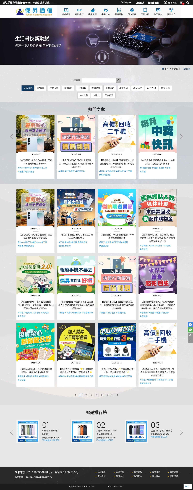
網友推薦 (109, 95)
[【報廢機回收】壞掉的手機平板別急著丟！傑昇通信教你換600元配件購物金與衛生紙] (76, 275)
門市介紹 (54, 88)
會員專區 (172, 2)
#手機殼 (144, 245)
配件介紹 (151, 88)
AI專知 (96, 95)
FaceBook (190, 324)
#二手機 (128, 171)
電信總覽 (174, 472)
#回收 (102, 171)
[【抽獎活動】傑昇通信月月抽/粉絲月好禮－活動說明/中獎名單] (158, 134)
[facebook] (153, 2)
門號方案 (145, 14)
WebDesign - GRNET (116, 487)
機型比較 (137, 88)
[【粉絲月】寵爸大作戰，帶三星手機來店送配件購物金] (76, 208)
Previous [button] (11, 136)
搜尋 (187, 2)
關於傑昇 (171, 14)
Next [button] (181, 136)
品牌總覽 (102, 472)
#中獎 (168, 167)
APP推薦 (84, 95)
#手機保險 (104, 376)
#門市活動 (117, 242)
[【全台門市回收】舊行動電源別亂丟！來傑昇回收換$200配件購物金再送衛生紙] (76, 134)
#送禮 (68, 246)
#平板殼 (144, 249)
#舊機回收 (80, 171)
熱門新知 (138, 476)
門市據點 (132, 14)
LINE (190, 330)
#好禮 (143, 171)
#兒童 (108, 242)
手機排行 (82, 88)
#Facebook (145, 167)
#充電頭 (36, 312)
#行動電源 (70, 171)
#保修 (112, 376)
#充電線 (45, 312)
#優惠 (21, 171)
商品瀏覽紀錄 (190, 335)
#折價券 (165, 312)
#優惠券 (144, 316)
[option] (35, 147)
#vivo (21, 167)
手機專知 (110, 88)
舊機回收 (119, 14)
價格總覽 (66, 14)
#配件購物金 (105, 175)
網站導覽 (174, 476)
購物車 (183, 3)
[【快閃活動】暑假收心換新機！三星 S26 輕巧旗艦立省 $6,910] (35, 134)
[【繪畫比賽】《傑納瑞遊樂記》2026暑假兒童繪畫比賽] (117, 208)
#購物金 (144, 312)
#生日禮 (89, 376)
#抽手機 (71, 376)
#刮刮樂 (21, 380)
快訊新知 (158, 14)
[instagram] (126, 2)
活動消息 (28, 88)
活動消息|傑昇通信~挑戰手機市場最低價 (38, 15)
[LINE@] (140, 2)
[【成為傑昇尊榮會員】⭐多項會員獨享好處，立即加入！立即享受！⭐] (76, 342)
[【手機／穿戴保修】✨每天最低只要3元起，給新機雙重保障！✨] (117, 342)
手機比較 (105, 14)
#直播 (161, 167)
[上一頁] (75, 395)
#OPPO (28, 167)
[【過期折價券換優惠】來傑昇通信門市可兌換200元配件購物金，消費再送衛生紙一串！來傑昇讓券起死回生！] (158, 275)
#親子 (102, 242)
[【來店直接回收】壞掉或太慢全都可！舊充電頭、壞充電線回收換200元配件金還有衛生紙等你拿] (35, 275)
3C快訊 (40, 88)
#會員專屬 (80, 376)
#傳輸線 (28, 312)
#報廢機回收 (87, 312)
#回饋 (61, 246)
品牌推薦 (120, 472)
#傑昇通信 (29, 171)
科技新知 (165, 88)
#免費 (74, 242)
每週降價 (96, 88)
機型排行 (79, 14)
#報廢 (68, 312)
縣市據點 (138, 472)
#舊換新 (120, 171)
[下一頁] (117, 395)
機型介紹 (123, 88)
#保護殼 (158, 245)
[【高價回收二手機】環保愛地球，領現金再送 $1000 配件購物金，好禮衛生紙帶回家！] (117, 134)
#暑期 (125, 242)
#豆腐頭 (21, 316)
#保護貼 (167, 245)
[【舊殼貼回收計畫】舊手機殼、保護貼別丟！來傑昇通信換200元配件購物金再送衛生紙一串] (158, 208)
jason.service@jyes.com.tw (39, 477)
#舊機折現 (110, 171)
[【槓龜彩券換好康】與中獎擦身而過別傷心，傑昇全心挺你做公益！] (35, 342)
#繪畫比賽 (104, 246)
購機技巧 (68, 88)
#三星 (44, 167)
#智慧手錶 (127, 376)
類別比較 (120, 476)
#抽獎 (155, 167)
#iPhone (36, 167)
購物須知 (156, 476)
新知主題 (102, 476)
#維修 (119, 376)
